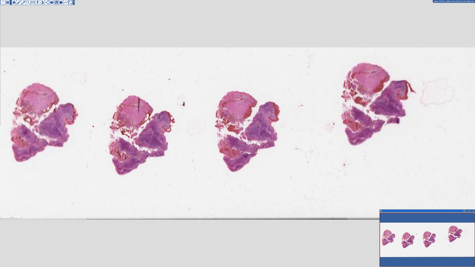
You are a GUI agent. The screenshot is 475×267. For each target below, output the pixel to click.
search (28, 2)
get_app (37, 2)
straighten (33, 2)
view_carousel (51, 2)
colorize (23, 2)
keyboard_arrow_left (73, 1)
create (19, 2)
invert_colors (42, 2)
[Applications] (2, 2)
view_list (7, 2)
